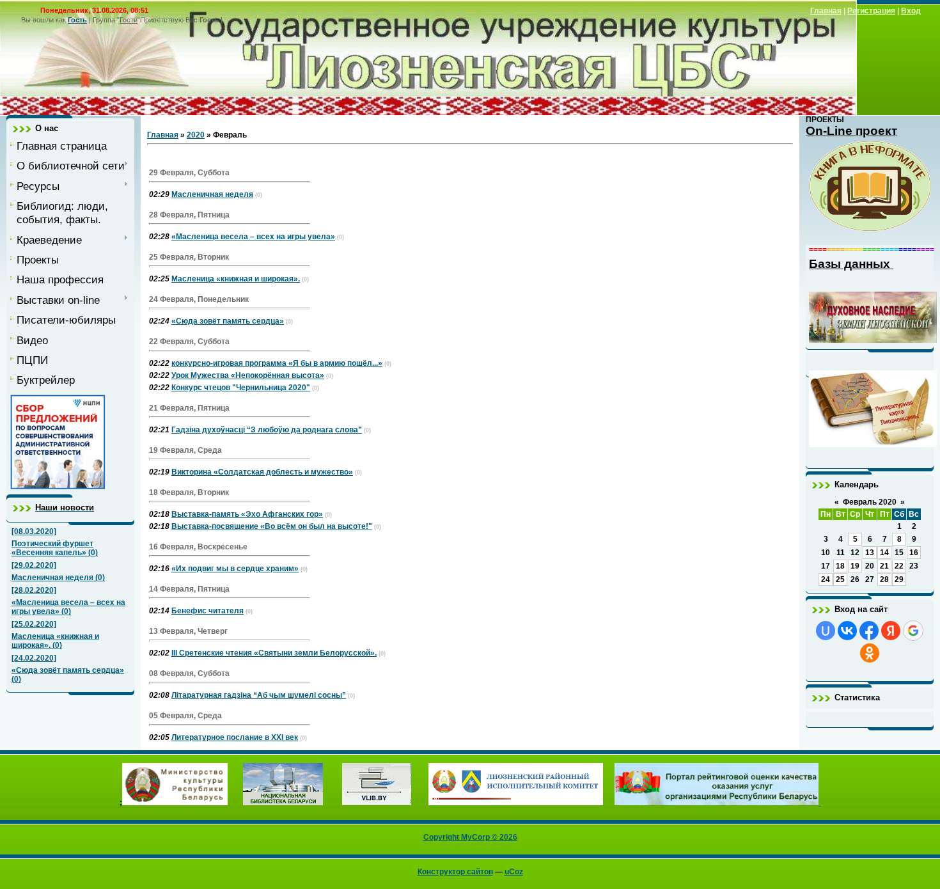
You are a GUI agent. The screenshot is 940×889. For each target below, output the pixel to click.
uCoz (514, 871)
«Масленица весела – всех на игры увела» (253, 236)
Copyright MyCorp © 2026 (470, 837)
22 (899, 566)
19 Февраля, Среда (185, 450)
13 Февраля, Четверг (188, 631)
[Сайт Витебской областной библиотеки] (376, 802)
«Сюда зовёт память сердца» (68, 670)
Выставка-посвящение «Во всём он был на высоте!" (271, 526)
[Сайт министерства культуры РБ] (175, 802)
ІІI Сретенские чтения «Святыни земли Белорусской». (274, 653)
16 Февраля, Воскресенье (198, 546)
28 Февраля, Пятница (189, 214)
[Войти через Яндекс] (890, 630)
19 (854, 566)
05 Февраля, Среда (185, 715)
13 (869, 552)
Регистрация (871, 10)
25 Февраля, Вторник (189, 257)
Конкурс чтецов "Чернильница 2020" (240, 387)
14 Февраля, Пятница (189, 589)
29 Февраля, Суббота (189, 172)
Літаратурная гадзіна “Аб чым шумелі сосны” (258, 695)
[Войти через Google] (913, 630)
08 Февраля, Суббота (189, 673)
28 (884, 579)
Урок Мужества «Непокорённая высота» (247, 375)
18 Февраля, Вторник (189, 492)
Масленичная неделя (52, 577)
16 (913, 552)
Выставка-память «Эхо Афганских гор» (247, 514)
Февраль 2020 (870, 502)
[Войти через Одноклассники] (869, 653)
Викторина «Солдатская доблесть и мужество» (262, 472)
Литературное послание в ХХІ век (234, 737)
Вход (911, 10)
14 (884, 552)
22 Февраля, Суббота (189, 341)
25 (840, 579)
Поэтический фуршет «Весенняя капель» (52, 548)
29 (899, 579)
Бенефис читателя (207, 610)
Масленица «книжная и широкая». (235, 278)
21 (884, 566)
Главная (826, 10)
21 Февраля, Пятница (189, 408)
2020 (196, 134)
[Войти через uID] (825, 630)
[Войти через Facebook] (869, 630)
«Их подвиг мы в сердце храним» (235, 568)
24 (825, 579)
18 (840, 566)
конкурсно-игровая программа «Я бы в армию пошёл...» (276, 363)
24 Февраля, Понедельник (199, 299)
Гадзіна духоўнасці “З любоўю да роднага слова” (266, 429)
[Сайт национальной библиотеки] (283, 802)
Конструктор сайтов (455, 871)
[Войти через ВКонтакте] (847, 630)
